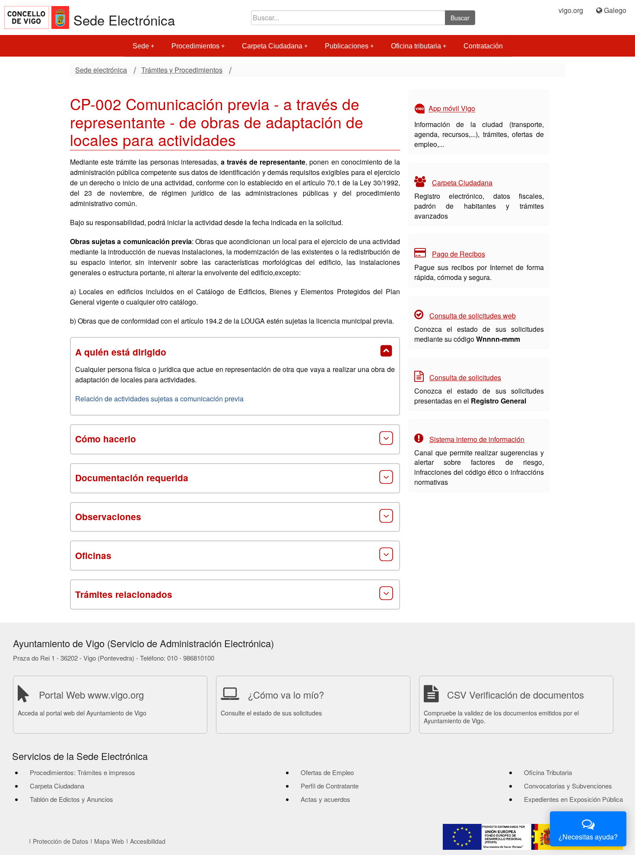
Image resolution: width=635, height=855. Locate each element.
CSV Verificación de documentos (515, 694)
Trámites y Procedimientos (181, 70)
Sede (141, 46)
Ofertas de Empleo (327, 772)
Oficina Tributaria (548, 772)
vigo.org (571, 10)
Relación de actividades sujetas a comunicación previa (159, 399)
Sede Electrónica (124, 19)
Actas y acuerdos (325, 799)
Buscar (460, 17)
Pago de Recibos (458, 254)
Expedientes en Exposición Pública (573, 799)
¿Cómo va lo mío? (286, 694)
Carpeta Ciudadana (272, 46)
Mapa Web (109, 841)
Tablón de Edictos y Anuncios (71, 799)
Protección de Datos (60, 841)
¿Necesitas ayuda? (588, 837)
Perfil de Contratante (330, 785)
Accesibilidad (147, 841)
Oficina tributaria (416, 46)
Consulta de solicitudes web (472, 316)
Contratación (483, 46)
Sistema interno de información (476, 439)
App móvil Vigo (452, 109)
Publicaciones (346, 46)
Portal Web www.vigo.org (91, 694)
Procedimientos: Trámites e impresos (82, 772)
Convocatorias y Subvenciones (568, 785)
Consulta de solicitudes (465, 377)
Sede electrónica (101, 70)
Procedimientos (195, 46)
